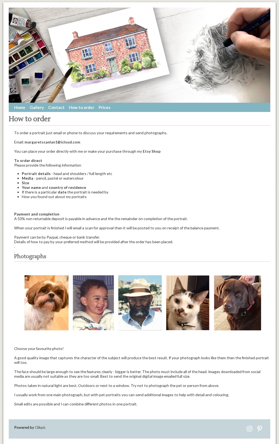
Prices (104, 107)
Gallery (37, 107)
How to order (81, 107)
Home (19, 107)
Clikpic (40, 427)
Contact (56, 107)
